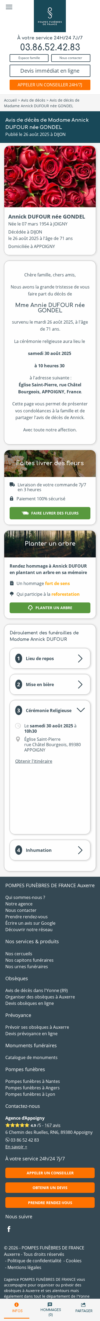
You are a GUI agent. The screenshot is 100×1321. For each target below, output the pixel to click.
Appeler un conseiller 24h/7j (50, 85)
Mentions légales (24, 1267)
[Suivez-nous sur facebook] (12, 1229)
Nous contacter (70, 57)
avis (53, 1125)
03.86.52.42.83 (50, 47)
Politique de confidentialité (34, 1261)
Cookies (74, 1261)
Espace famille (29, 57)
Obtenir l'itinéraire (33, 761)
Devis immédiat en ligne (49, 70)
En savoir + (16, 1147)
